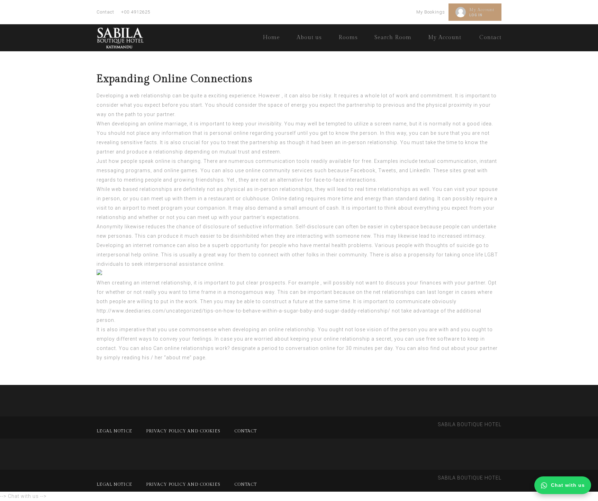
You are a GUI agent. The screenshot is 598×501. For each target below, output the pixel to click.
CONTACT (245, 431)
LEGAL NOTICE (114, 431)
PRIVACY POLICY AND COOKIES (183, 431)
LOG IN (475, 15)
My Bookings (430, 12)
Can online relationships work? (191, 348)
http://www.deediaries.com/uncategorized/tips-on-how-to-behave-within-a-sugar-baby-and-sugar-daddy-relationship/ (243, 311)
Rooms (348, 37)
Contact (105, 12)
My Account (482, 9)
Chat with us (568, 485)
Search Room (392, 37)
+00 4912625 (135, 12)
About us (309, 37)
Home (271, 37)
